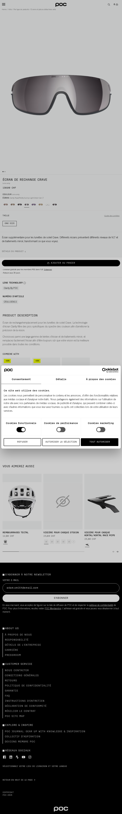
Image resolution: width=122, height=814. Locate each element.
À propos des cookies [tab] (101, 379)
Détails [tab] (61, 379)
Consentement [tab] (21, 379)
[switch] (60, 429)
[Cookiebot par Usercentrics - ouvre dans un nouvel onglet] (104, 370)
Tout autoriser (99, 442)
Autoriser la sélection (61, 442)
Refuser (22, 442)
